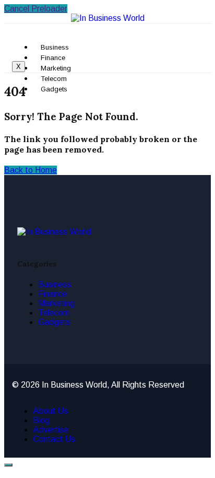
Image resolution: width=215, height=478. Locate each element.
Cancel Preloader (35, 8)
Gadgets (54, 89)
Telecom (53, 312)
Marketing (56, 303)
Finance (52, 293)
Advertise (50, 429)
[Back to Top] (8, 465)
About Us (50, 410)
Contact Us (54, 439)
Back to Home (30, 170)
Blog (41, 420)
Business (54, 284)
